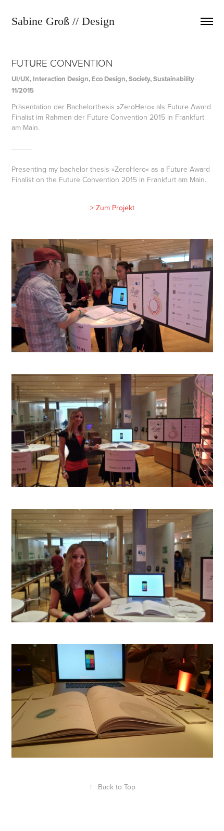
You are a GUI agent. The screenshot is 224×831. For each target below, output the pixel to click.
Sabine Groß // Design (63, 21)
